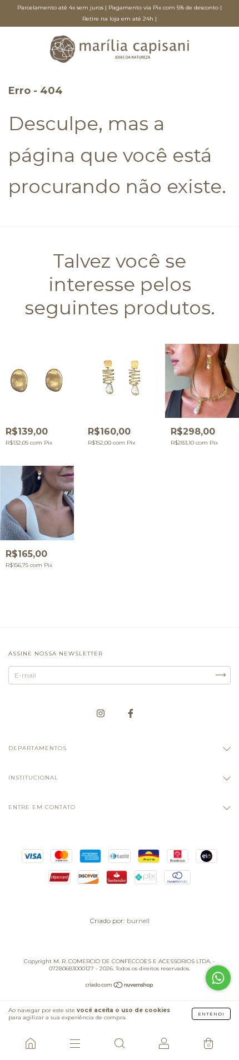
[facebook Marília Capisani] (131, 713)
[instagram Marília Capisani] (101, 713)
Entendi (211, 1014)
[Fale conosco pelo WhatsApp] (218, 977)
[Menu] (75, 1043)
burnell (138, 920)
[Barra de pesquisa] (119, 1043)
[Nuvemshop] (120, 986)
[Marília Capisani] (30, 1043)
